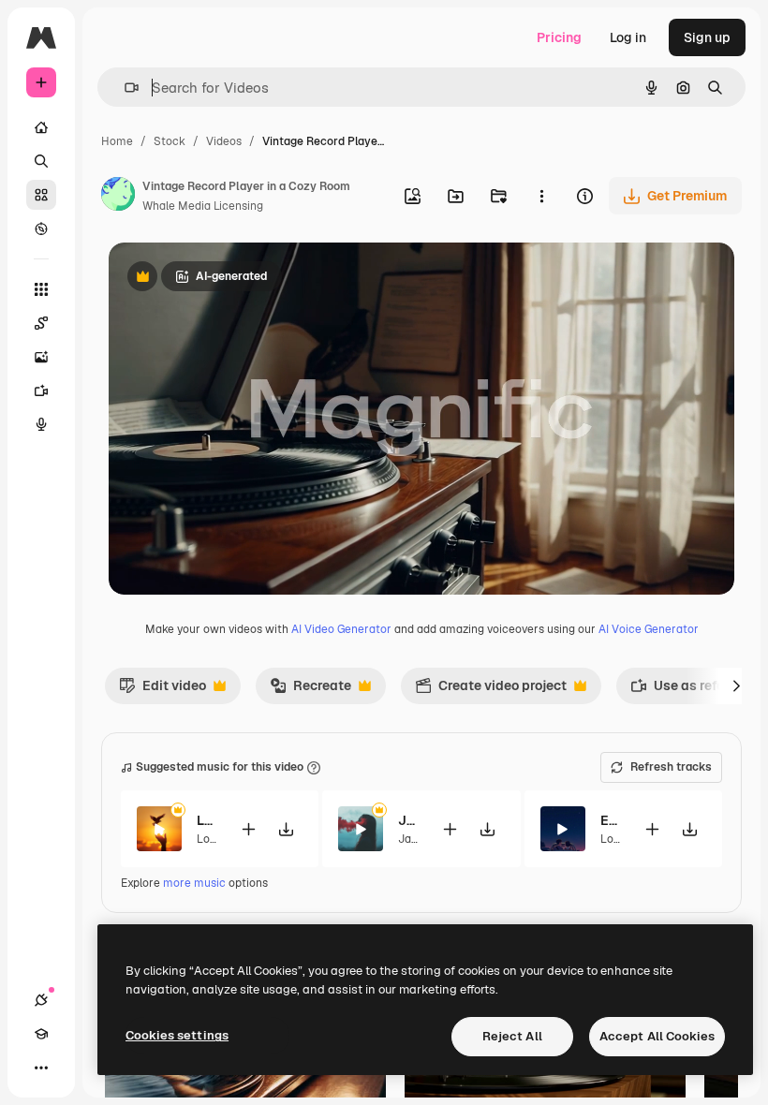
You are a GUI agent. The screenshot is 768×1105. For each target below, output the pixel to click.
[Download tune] (286, 829)
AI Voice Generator (648, 629)
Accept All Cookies (657, 1036)
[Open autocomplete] (124, 88)
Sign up (707, 37)
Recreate (310, 690)
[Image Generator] (41, 357)
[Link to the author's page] (118, 196)
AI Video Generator (341, 629)
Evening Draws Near (610, 820)
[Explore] (41, 228)
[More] (41, 1068)
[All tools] (41, 289)
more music (194, 883)
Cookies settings (177, 1035)
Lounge (216, 839)
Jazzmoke (408, 820)
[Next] (736, 685)
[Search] (41, 161)
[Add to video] (248, 829)
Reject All (512, 1036)
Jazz (410, 839)
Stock (169, 141)
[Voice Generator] (41, 424)
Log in (628, 37)
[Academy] (41, 1034)
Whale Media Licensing (202, 206)
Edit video (162, 690)
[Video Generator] (41, 390)
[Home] (41, 127)
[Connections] (41, 1000)
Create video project (491, 690)
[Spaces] (41, 323)
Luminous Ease (206, 820)
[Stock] (41, 195)
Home (117, 141)
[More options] (541, 195)
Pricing (559, 37)
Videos (224, 141)
